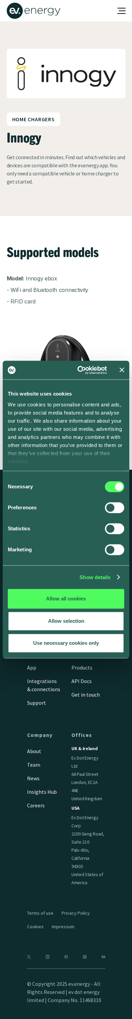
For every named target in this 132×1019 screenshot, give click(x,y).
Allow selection (66, 621)
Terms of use (40, 913)
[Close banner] (121, 370)
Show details (95, 577)
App (31, 667)
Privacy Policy (76, 913)
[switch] (114, 507)
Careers (36, 805)
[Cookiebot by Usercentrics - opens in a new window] (80, 370)
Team (33, 764)
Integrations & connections (43, 685)
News (33, 778)
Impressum (63, 927)
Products (81, 667)
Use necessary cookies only (66, 643)
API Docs (81, 681)
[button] (121, 11)
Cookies (35, 927)
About (34, 751)
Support (36, 702)
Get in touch (85, 694)
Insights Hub (42, 791)
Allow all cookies (66, 598)
